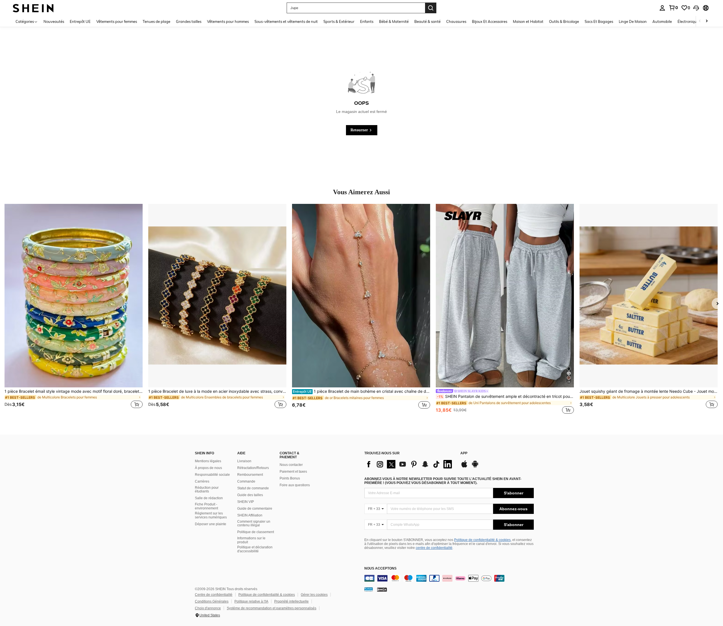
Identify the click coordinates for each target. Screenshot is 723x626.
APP (463, 453)
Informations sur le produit (251, 540)
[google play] (475, 467)
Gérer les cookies (314, 595)
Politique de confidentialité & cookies (482, 540)
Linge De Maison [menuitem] (633, 21)
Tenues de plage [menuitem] (156, 21)
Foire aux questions (295, 485)
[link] (673, 7)
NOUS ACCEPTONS (380, 568)
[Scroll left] (700, 21)
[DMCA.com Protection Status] (382, 589)
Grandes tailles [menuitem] (188, 21)
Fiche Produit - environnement (206, 506)
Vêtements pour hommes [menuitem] (228, 21)
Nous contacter (291, 465)
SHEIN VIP (245, 502)
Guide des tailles (250, 495)
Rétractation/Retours (253, 468)
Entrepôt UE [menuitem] (80, 21)
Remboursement (250, 475)
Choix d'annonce (208, 608)
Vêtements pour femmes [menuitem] (116, 21)
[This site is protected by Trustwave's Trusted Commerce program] (368, 589)
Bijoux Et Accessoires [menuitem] (489, 21)
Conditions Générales (211, 601)
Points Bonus (290, 478)
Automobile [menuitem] (662, 21)
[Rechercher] (430, 8)
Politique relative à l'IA (251, 601)
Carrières (202, 481)
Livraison (244, 461)
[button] (696, 8)
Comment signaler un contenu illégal (253, 523)
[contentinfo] (449, 578)
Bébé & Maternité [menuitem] (394, 21)
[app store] (464, 467)
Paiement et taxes (293, 472)
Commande (246, 481)
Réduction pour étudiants (207, 490)
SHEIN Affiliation (249, 515)
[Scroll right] (707, 21)
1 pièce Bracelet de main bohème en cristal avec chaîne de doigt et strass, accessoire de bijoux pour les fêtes (361, 391)
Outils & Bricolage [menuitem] (564, 21)
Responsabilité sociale (212, 475)
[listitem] (74, 309)
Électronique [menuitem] (688, 21)
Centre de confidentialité (213, 595)
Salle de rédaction (209, 498)
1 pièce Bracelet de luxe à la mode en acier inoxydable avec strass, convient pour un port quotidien (217, 391)
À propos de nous (208, 468)
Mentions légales (208, 461)
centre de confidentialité (434, 548)
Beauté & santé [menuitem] (427, 21)
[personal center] (662, 8)
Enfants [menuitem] (366, 21)
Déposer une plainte (210, 524)
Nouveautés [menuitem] (53, 21)
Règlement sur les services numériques (211, 515)
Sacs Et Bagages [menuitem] (599, 21)
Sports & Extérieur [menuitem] (338, 21)
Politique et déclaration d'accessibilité (255, 549)
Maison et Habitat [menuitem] (528, 21)
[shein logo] (33, 8)
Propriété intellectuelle (291, 601)
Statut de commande (253, 488)
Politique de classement (255, 532)
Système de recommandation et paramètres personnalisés (271, 608)
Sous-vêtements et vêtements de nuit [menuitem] (286, 21)
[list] (409, 464)
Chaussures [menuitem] (456, 21)
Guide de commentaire (254, 509)
